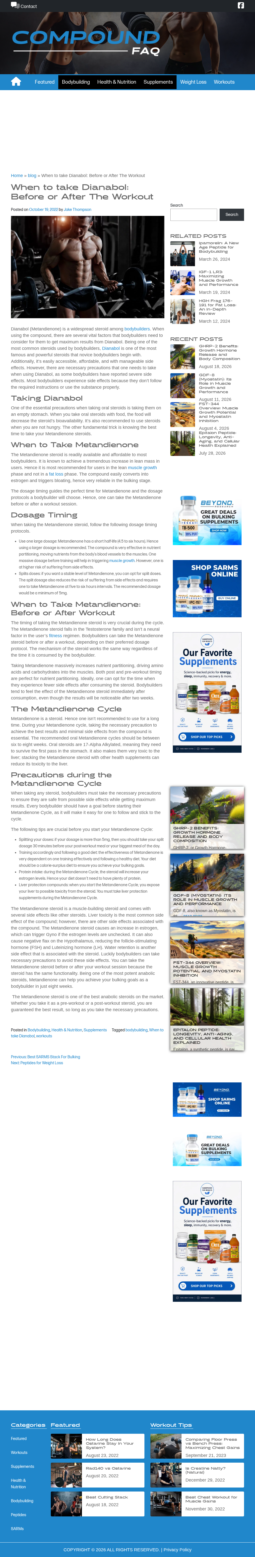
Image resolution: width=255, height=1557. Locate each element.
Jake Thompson (77, 209)
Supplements (158, 82)
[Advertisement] (127, 127)
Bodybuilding (76, 82)
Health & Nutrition (116, 82)
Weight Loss (193, 82)
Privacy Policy (177, 1549)
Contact (28, 6)
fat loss (56, 474)
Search (176, 205)
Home (17, 175)
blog (32, 175)
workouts (44, 1036)
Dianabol (111, 348)
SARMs (17, 1529)
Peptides (18, 1515)
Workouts (224, 82)
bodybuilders (137, 328)
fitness (55, 635)
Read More (193, 916)
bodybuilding (137, 1030)
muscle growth (142, 467)
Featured (45, 82)
